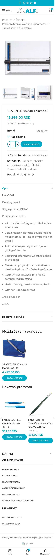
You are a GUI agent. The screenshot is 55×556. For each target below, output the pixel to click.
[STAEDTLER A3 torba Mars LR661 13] (14, 349)
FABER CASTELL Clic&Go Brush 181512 (11, 423)
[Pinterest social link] (27, 3)
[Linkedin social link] (31, 3)
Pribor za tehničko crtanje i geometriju (24, 23)
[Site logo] (27, 10)
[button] (5, 58)
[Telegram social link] (35, 3)
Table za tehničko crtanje (17, 27)
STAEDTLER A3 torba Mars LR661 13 (14, 366)
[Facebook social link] (20, 3)
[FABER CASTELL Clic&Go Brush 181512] (14, 404)
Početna (7, 19)
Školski (20, 19)
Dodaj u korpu (31, 144)
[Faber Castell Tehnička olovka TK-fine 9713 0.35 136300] (40, 404)
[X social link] (24, 3)
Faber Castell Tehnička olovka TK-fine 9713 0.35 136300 (40, 425)
